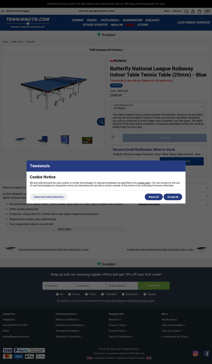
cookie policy (144, 183)
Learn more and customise (48, 197)
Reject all (154, 197)
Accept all (172, 197)
